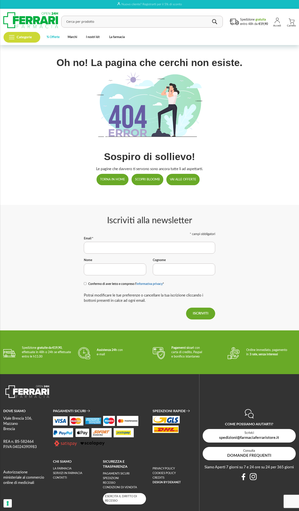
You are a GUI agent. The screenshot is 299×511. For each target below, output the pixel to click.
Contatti (60, 477)
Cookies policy (164, 473)
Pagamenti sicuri (116, 473)
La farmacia (117, 37)
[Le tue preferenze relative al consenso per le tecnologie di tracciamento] (8, 503)
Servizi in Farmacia (67, 473)
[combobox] (142, 22)
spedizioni (111, 478)
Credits (158, 477)
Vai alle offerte (183, 179)
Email (88, 238)
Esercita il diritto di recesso (121, 498)
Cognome (159, 260)
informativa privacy (149, 284)
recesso (109, 482)
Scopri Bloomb (147, 179)
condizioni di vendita (120, 487)
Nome (88, 260)
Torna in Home (112, 179)
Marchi (72, 37)
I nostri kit (93, 37)
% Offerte (53, 37)
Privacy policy (164, 468)
